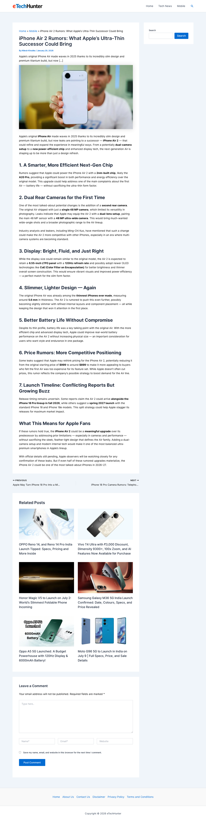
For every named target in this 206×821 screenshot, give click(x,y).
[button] (192, 6)
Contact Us (83, 796)
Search (152, 30)
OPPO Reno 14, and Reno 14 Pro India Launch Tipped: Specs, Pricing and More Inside (45, 549)
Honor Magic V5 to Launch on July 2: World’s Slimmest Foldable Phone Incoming (45, 602)
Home (149, 6)
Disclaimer (99, 796)
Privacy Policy (116, 796)
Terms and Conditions (140, 796)
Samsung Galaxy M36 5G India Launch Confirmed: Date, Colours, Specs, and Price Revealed (105, 602)
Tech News (165, 6)
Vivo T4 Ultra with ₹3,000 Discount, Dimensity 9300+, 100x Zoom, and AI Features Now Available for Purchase (104, 549)
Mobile (181, 6)
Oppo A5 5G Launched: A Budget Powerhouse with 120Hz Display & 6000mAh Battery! (43, 656)
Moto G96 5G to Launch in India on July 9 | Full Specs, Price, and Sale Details (102, 656)
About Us (68, 796)
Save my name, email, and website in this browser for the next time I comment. (62, 752)
